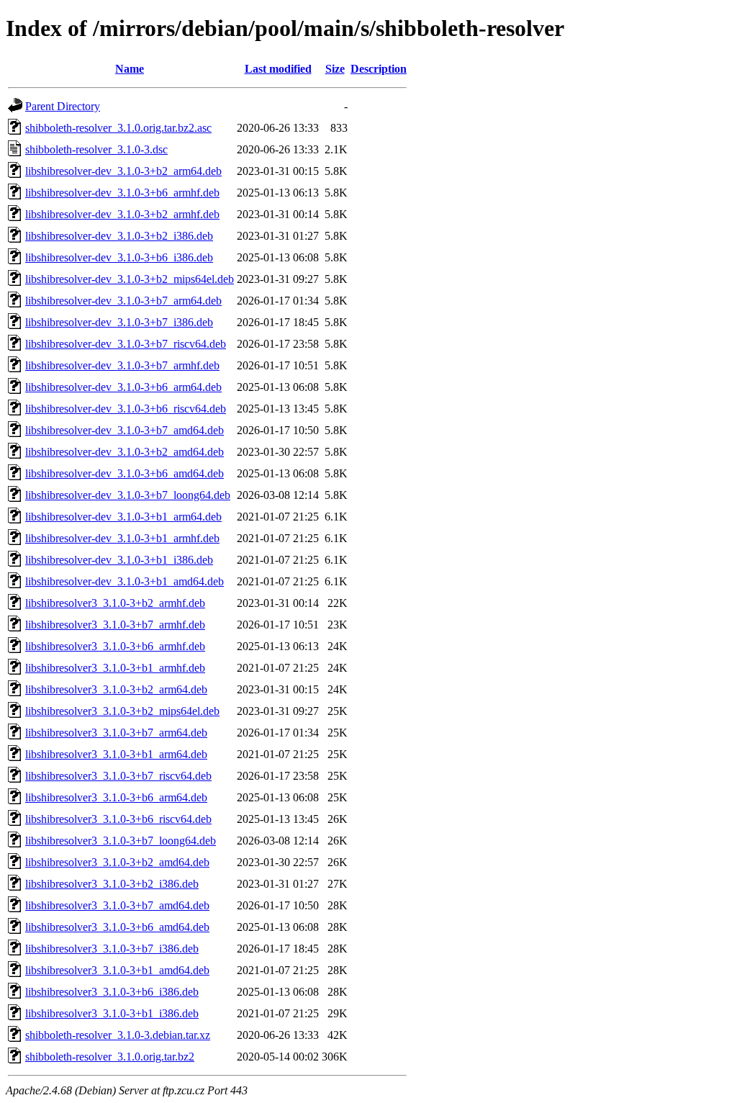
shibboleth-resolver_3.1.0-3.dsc (96, 149)
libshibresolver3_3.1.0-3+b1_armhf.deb (115, 668)
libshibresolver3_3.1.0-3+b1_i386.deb (112, 1013)
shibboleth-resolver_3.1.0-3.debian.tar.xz (117, 1035)
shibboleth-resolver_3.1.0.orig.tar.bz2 (109, 1056)
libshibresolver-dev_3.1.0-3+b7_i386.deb (119, 322)
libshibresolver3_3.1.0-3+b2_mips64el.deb (122, 711)
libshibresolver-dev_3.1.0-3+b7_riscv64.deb (125, 344)
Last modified (278, 69)
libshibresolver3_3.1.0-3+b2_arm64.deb (116, 689)
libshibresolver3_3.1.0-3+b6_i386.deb (112, 992)
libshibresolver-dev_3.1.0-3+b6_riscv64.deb (125, 408)
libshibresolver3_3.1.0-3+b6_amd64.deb (117, 927)
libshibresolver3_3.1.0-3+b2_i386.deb (112, 884)
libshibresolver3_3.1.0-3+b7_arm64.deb (116, 732)
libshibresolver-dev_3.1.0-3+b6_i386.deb (119, 257)
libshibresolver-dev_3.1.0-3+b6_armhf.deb (122, 192)
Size (335, 69)
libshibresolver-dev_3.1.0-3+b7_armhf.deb (122, 365)
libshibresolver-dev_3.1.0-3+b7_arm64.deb (123, 300)
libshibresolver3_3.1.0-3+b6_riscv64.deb (118, 819)
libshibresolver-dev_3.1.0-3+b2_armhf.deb (122, 214)
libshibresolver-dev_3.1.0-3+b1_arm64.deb (123, 516)
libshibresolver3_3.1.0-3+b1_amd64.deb (117, 970)
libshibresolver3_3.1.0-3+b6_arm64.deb (116, 797)
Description (379, 69)
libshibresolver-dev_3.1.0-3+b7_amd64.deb (124, 430)
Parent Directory (62, 106)
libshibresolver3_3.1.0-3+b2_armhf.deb (115, 603)
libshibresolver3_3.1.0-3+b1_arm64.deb (116, 754)
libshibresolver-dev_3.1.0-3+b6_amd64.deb (124, 473)
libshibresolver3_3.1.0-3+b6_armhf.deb (115, 646)
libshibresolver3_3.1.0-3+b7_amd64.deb (117, 905)
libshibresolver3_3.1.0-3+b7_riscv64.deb (118, 776)
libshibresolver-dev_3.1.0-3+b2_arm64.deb (123, 171)
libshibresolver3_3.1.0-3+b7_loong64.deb (120, 840)
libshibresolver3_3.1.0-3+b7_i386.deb (112, 948)
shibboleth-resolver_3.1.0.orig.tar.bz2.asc (118, 128)
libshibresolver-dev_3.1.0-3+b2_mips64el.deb (129, 279)
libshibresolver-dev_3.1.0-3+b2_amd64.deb (124, 452)
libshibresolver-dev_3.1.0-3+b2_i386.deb (119, 236)
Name (129, 69)
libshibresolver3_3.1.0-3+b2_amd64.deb (117, 862)
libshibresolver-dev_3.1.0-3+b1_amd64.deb (124, 581)
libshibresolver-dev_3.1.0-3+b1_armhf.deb (122, 538)
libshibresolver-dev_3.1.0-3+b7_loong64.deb (127, 495)
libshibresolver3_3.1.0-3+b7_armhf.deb (115, 624)
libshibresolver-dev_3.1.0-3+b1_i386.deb (119, 560)
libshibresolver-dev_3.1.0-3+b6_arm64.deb (123, 387)
